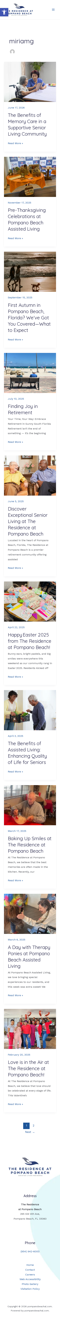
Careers (30, 1274)
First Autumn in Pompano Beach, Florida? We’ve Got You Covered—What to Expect (29, 317)
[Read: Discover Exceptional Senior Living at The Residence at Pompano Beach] (30, 475)
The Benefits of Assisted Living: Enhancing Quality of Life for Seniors (27, 752)
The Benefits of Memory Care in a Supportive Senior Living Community (27, 124)
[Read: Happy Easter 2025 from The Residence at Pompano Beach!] (30, 601)
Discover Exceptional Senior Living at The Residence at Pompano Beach (28, 521)
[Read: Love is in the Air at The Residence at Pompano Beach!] (30, 1029)
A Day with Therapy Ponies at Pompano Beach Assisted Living (29, 956)
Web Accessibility (30, 1279)
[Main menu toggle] (53, 9)
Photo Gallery (30, 1284)
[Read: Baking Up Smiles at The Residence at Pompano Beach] (30, 805)
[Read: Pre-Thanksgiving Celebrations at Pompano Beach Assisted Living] (30, 177)
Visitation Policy (30, 1288)
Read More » (15, 144)
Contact (30, 1269)
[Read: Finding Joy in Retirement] (30, 373)
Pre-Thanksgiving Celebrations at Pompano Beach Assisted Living (27, 219)
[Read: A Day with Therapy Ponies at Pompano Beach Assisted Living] (30, 914)
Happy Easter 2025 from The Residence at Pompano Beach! (29, 641)
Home (30, 1264)
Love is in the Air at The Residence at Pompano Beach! (28, 1068)
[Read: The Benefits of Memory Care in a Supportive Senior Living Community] (30, 82)
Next (30, 1132)
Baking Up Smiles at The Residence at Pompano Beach (30, 844)
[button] (4, 12)
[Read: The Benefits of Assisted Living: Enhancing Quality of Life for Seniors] (30, 710)
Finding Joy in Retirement (23, 409)
